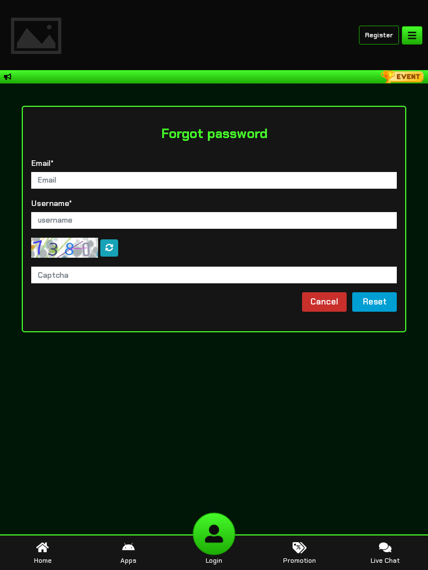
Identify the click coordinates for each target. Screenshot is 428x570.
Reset (375, 301)
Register (379, 35)
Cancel (324, 301)
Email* (42, 163)
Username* (51, 203)
